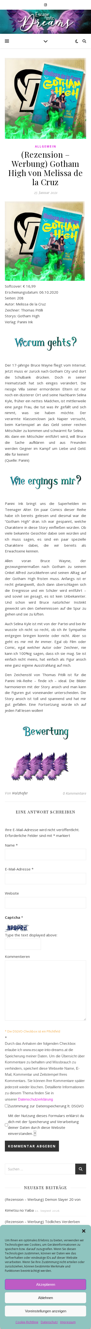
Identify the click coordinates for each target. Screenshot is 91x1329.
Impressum (68, 1322)
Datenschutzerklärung (35, 1099)
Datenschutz (49, 1322)
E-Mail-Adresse (19, 869)
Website (12, 893)
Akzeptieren (45, 1284)
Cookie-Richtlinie (27, 1322)
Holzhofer (20, 793)
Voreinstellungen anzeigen (45, 1311)
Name (11, 845)
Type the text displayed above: (31, 935)
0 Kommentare (74, 793)
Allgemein (45, 146)
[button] (83, 1231)
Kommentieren (17, 956)
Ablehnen (45, 1298)
